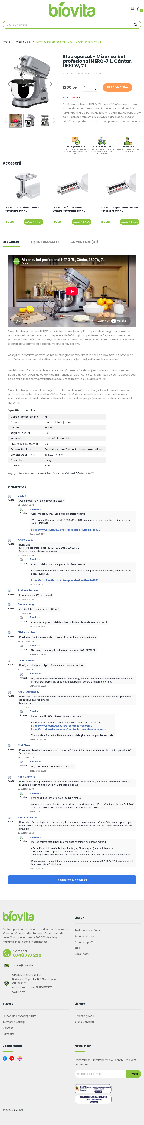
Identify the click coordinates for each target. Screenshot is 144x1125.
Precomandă (117, 87)
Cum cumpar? (84, 942)
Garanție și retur (84, 1016)
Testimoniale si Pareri (88, 930)
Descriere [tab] (11, 242)
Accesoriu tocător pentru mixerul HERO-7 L (22, 209)
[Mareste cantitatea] (95, 85)
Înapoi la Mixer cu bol (82, 73)
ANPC (78, 948)
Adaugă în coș (33, 221)
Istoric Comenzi (84, 1022)
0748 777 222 (27, 955)
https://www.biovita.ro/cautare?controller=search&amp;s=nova (68, 729)
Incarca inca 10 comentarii (72, 879)
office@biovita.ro (24, 965)
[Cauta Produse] (135, 25)
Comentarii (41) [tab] (84, 242)
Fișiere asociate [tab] (45, 242)
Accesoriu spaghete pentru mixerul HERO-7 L (119, 209)
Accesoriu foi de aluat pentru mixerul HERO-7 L (69, 209)
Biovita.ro (17, 1110)
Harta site (8, 1034)
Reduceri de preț (85, 936)
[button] (51, 84)
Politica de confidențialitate (19, 1016)
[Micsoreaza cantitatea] (95, 89)
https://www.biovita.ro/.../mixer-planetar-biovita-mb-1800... (65, 529)
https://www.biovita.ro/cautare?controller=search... (61, 725)
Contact (8, 1028)
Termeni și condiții (14, 1022)
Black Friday (82, 954)
